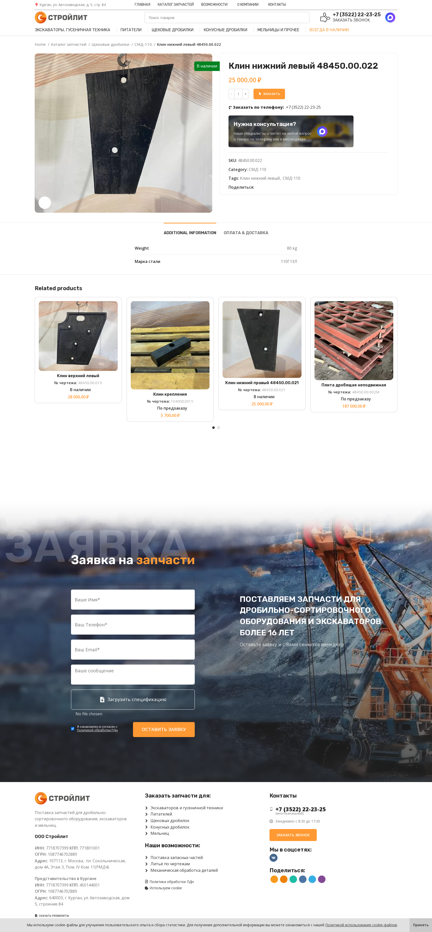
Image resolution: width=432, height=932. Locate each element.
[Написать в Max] (322, 131)
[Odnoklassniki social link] (264, 187)
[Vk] (274, 858)
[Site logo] (61, 17)
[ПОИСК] (304, 17)
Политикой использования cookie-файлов (361, 925)
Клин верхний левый (78, 375)
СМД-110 (143, 44)
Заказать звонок (351, 20)
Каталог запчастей (69, 44)
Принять (420, 925)
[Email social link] (258, 187)
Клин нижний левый (260, 178)
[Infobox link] (70, 4)
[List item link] (329, 809)
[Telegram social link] (281, 187)
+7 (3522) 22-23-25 (277, 107)
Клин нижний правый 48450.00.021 (262, 382)
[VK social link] (275, 187)
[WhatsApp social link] (270, 187)
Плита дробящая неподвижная (354, 385)
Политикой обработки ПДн (97, 730)
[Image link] (62, 798)
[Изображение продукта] (170, 345)
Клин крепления (170, 394)
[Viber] (287, 187)
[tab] (190, 230)
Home (41, 44)
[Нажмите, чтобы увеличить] (44, 202)
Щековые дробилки (111, 44)
